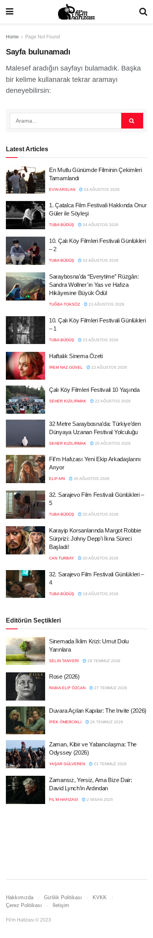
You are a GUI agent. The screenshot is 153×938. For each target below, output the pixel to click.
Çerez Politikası (24, 905)
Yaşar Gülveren (67, 764)
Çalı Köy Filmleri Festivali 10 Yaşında (94, 389)
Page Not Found (42, 37)
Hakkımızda (19, 897)
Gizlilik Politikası (63, 897)
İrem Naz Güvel (66, 367)
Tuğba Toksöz (64, 304)
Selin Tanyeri (64, 661)
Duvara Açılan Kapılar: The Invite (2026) (97, 710)
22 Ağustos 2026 (108, 367)
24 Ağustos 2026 (101, 189)
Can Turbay (61, 558)
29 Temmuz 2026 (103, 661)
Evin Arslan (62, 189)
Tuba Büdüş (61, 225)
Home (12, 37)
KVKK (100, 897)
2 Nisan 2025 (99, 799)
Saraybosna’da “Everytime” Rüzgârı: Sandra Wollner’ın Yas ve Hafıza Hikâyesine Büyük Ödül (94, 284)
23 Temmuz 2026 (110, 764)
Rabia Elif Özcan (67, 688)
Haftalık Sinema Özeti (76, 356)
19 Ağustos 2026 (100, 594)
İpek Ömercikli (65, 722)
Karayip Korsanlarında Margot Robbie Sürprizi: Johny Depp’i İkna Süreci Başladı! (95, 538)
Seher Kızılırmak (67, 401)
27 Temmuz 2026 (110, 688)
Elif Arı (57, 478)
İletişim (61, 905)
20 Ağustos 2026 (112, 443)
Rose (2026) (64, 676)
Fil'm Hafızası (63, 799)
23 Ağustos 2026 (105, 304)
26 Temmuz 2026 (106, 722)
